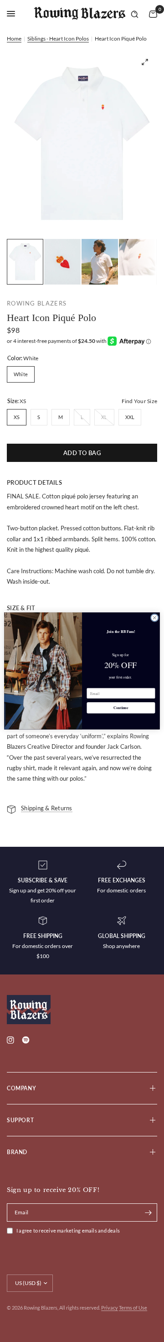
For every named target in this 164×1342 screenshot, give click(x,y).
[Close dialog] (154, 618)
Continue (120, 708)
